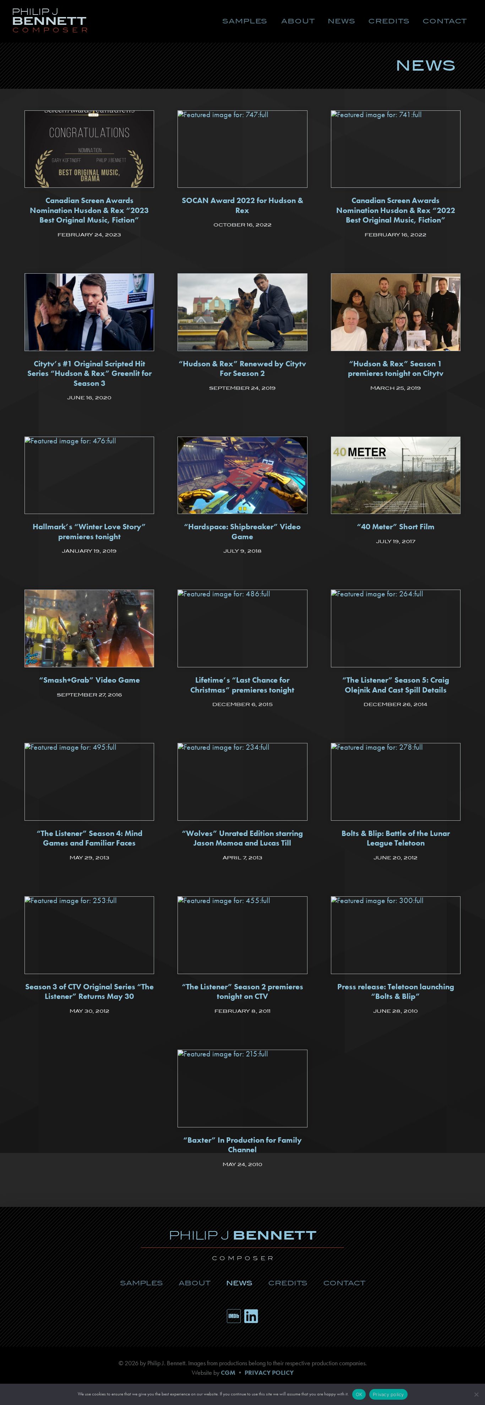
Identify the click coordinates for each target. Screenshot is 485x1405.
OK (359, 1394)
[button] (245, 21)
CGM (228, 1373)
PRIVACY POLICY (269, 1373)
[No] (476, 1394)
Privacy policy (388, 1394)
